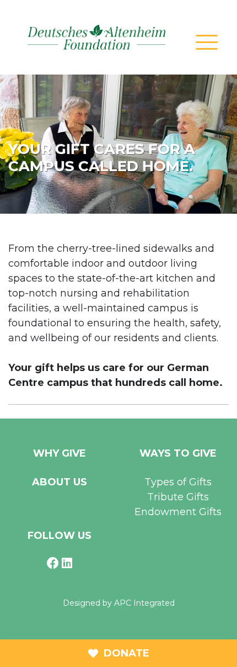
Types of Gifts (178, 482)
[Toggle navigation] (207, 41)
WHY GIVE (59, 453)
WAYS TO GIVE (178, 453)
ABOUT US (59, 482)
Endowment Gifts (178, 512)
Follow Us (59, 536)
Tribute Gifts (178, 497)
